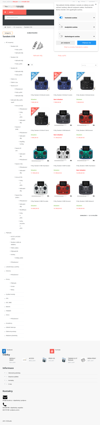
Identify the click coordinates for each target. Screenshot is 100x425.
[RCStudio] (13, 6)
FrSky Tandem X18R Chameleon (40, 166)
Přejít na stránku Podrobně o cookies (76, 47)
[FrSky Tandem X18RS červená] (63, 187)
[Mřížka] (28, 64)
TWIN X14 (14, 79)
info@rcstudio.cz (7, 400)
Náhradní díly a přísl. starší (17, 101)
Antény (13, 254)
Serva (7, 315)
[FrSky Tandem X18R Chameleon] (40, 152)
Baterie (8, 306)
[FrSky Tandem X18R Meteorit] (63, 117)
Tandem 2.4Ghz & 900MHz (16, 243)
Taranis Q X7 (14, 86)
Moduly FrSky (12, 359)
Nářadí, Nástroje (11, 327)
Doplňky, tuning (22, 143)
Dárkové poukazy (11, 331)
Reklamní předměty (11, 335)
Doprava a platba (13, 377)
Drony (8, 279)
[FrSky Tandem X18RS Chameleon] (86, 152)
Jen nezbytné (65, 43)
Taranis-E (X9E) (17, 128)
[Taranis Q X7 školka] (63, 359)
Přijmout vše (86, 43)
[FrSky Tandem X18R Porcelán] (63, 152)
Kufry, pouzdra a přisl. (22, 224)
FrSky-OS (52, 358)
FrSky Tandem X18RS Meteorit (85, 201)
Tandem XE (14, 68)
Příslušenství (19, 89)
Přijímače (8, 233)
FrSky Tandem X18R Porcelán (62, 166)
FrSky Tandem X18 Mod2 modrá (40, 95)
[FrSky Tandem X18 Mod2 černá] (86, 81)
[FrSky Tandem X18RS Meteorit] (86, 187)
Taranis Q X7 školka (72, 359)
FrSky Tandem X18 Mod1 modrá (63, 95)
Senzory (8, 271)
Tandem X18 (14, 57)
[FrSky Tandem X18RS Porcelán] (40, 187)
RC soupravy (9, 42)
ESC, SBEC (9, 302)
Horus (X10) (18, 177)
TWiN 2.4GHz (14, 248)
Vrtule (12, 286)
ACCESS (31, 358)
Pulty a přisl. (21, 114)
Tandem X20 (14, 46)
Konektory (9, 323)
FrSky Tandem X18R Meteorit (62, 130)
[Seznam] (31, 64)
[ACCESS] (24, 359)
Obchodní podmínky (14, 373)
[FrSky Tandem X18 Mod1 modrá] (63, 81)
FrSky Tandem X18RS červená (62, 201)
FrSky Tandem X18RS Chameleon (85, 166)
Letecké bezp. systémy (12, 267)
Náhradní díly (19, 53)
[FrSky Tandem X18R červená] (86, 117)
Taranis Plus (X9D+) (18, 196)
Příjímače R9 (14, 251)
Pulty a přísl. (18, 49)
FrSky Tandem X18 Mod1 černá (40, 130)
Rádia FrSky (92, 358)
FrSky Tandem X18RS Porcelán (39, 201)
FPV (7, 298)
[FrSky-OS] (44, 359)
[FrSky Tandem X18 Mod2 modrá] (40, 81)
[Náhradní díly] (38, 45)
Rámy (12, 290)
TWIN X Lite (14, 82)
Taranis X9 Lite (18, 149)
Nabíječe (8, 311)
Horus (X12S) (19, 105)
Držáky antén (19, 258)
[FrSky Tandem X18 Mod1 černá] (40, 117)
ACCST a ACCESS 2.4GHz (15, 238)
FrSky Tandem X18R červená (84, 130)
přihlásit (15, 1)
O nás (10, 384)
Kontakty (11, 380)
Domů (9, 27)
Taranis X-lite (19, 164)
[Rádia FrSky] (83, 359)
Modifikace (22, 210)
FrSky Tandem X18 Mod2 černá (85, 95)
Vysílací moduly (10, 294)
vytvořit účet (25, 1)
